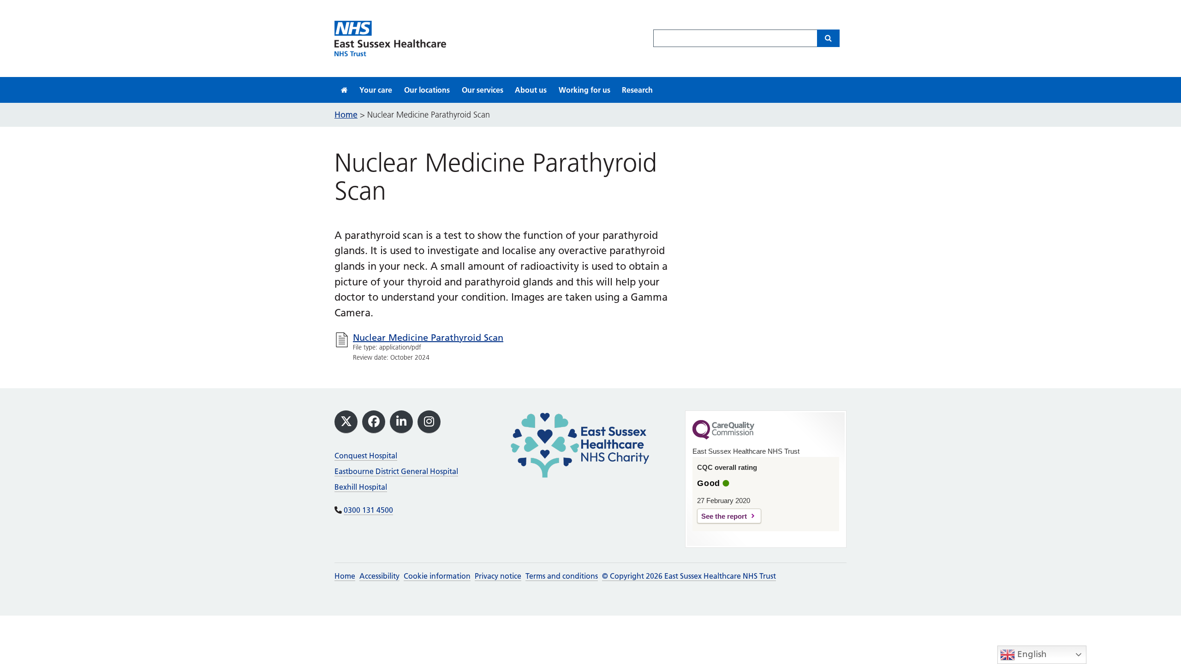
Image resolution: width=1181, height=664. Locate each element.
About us (531, 90)
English (1031, 654)
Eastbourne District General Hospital (396, 471)
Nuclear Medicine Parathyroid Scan (428, 337)
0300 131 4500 (368, 510)
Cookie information (437, 576)
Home (344, 576)
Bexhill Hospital (360, 487)
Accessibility (379, 576)
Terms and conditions (561, 576)
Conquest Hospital (365, 455)
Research (637, 90)
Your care (375, 90)
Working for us (584, 90)
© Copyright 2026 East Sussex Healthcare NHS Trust (689, 576)
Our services (482, 90)
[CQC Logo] (723, 437)
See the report (724, 516)
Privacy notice (498, 576)
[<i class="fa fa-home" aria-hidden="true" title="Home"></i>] (344, 90)
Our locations (427, 90)
